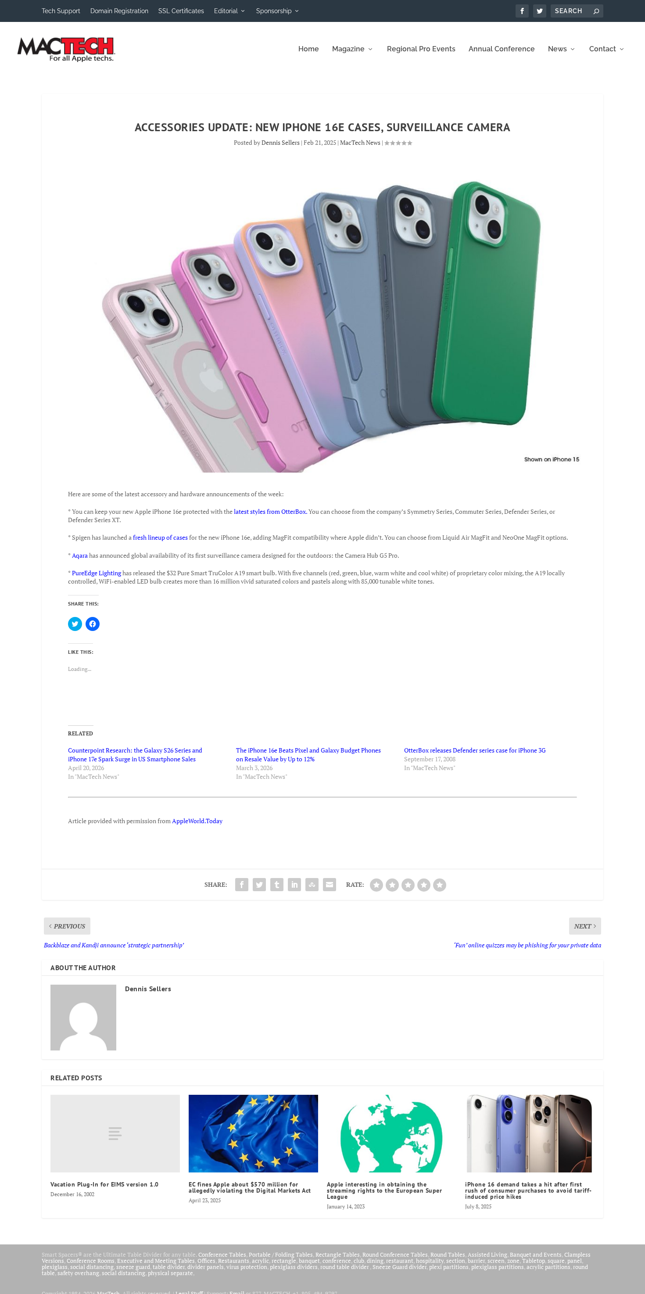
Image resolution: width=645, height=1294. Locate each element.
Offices (206, 1261)
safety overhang (78, 1273)
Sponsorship (274, 10)
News (557, 49)
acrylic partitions (548, 1267)
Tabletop (533, 1261)
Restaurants (233, 1261)
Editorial (226, 10)
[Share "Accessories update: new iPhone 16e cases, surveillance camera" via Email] (329, 884)
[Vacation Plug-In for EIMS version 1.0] (115, 1133)
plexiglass (55, 1267)
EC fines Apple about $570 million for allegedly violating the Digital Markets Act (250, 1187)
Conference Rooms (91, 1261)
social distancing (92, 1267)
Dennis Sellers (281, 142)
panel (574, 1261)
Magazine (348, 49)
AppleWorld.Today (197, 821)
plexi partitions (449, 1267)
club (359, 1261)
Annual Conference (502, 49)
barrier (476, 1261)
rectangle (284, 1261)
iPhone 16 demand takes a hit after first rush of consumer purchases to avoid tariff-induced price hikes (528, 1190)
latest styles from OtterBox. (270, 511)
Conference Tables (222, 1254)
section (455, 1261)
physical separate (170, 1273)
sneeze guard (133, 1267)
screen (496, 1261)
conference (336, 1261)
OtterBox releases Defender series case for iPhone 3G (475, 750)
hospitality (430, 1261)
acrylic (260, 1261)
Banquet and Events (536, 1254)
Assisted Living (487, 1254)
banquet (309, 1261)
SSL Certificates (181, 10)
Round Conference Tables (395, 1254)
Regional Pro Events (421, 49)
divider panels (205, 1267)
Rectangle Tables (337, 1254)
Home (308, 49)
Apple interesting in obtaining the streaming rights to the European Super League (384, 1190)
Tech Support (61, 10)
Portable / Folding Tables (281, 1254)
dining (375, 1261)
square (556, 1261)
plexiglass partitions (497, 1267)
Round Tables (447, 1254)
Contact (602, 49)
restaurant (399, 1261)
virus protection (246, 1267)
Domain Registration (119, 10)
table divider (169, 1267)
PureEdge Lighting (96, 573)
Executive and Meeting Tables (156, 1261)
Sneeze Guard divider (399, 1267)
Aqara (80, 555)
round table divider (345, 1267)
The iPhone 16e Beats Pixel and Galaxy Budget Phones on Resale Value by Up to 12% (308, 754)
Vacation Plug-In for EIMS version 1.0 (104, 1184)
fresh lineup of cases (160, 537)
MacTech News (360, 142)
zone (513, 1261)
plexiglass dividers (294, 1267)
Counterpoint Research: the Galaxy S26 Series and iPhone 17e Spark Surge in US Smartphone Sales (135, 754)
